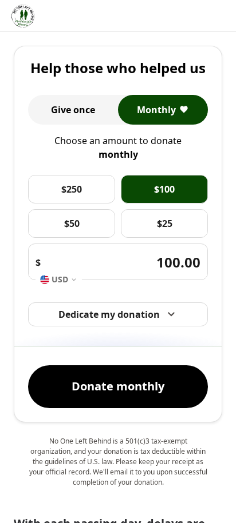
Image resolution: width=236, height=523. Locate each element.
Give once (73, 109)
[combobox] (59, 279)
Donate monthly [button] (118, 386)
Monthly (156, 109)
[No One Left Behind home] (22, 16)
